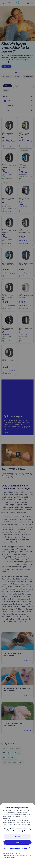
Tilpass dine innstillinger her (15, 848)
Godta (17, 842)
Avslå (17, 836)
